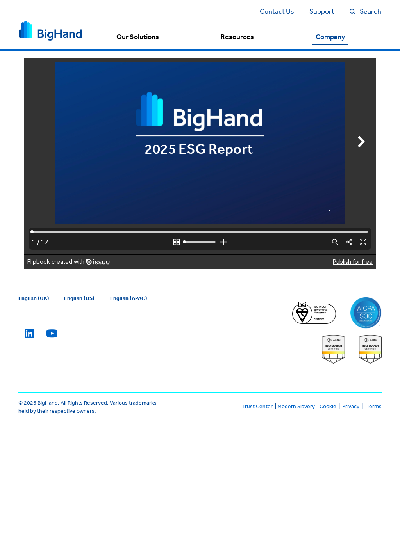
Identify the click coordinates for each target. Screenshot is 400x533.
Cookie (328, 406)
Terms (374, 406)
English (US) (79, 298)
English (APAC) (128, 298)
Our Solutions (137, 36)
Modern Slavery (296, 406)
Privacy (350, 406)
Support (321, 11)
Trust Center (257, 406)
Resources (237, 36)
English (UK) (33, 298)
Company (330, 36)
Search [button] (370, 11)
